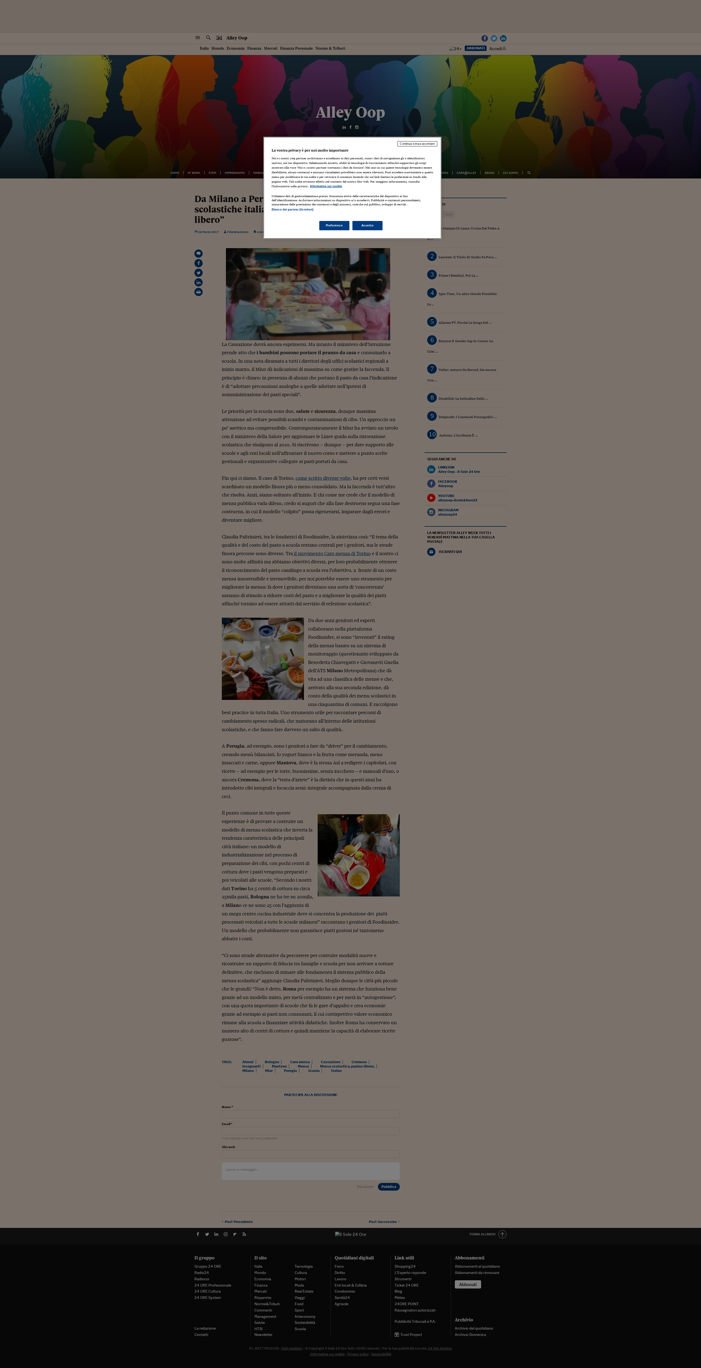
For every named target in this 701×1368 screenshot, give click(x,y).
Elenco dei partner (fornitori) (293, 209)
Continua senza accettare (417, 143)
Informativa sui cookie (326, 186)
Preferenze (334, 225)
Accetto (367, 225)
